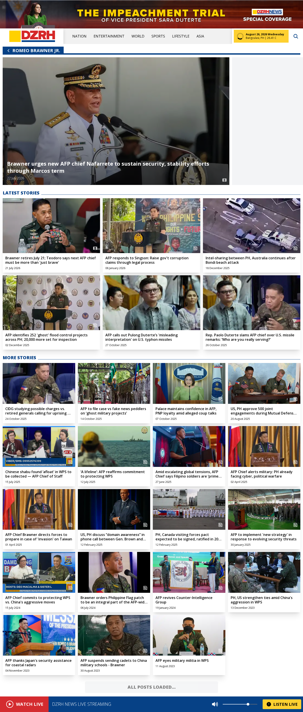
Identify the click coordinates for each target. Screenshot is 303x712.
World (138, 36)
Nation (79, 36)
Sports (158, 36)
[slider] (248, 704)
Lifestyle (180, 36)
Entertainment (109, 36)
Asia (200, 36)
